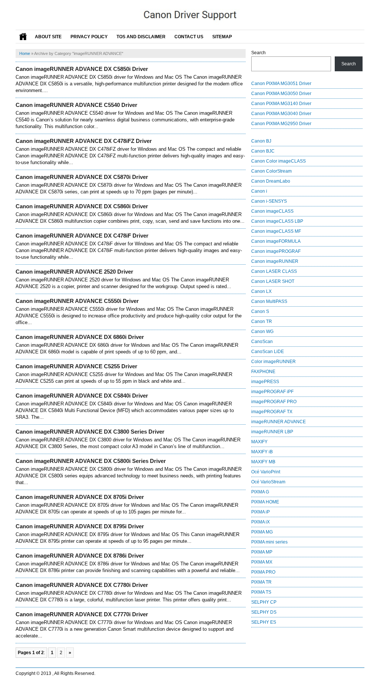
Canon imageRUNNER (274, 261)
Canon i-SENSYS (269, 201)
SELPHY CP (263, 602)
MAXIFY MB (263, 461)
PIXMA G (260, 491)
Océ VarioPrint (265, 471)
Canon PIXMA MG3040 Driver (281, 113)
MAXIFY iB (262, 451)
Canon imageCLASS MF (276, 231)
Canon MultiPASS (269, 301)
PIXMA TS (261, 592)
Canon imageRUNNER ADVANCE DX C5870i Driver (82, 177)
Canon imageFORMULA (276, 241)
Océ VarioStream (268, 481)
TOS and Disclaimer (141, 36)
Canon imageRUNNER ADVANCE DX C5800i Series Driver (91, 461)
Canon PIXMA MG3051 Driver (281, 83)
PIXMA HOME (265, 502)
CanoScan (262, 341)
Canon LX (261, 291)
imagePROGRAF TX (271, 411)
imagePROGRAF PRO (274, 401)
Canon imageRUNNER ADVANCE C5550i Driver (77, 301)
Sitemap (222, 36)
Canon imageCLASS (272, 211)
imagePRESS (265, 381)
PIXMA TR (261, 582)
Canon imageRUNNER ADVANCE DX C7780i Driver (82, 585)
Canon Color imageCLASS (278, 161)
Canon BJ (261, 141)
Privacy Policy (89, 36)
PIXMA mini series (269, 542)
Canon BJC (263, 151)
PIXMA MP (261, 552)
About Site (48, 36)
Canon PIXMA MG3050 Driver (281, 93)
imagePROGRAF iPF (272, 391)
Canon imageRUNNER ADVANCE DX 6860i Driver (80, 337)
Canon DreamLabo (270, 181)
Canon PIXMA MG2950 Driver (281, 123)
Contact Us (188, 36)
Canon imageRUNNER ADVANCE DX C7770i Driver (82, 614)
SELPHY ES (263, 622)
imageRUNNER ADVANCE (278, 421)
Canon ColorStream (271, 171)
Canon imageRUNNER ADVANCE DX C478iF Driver (82, 235)
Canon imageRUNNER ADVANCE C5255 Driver (76, 366)
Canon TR (261, 321)
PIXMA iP (260, 512)
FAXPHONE (263, 371)
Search (258, 52)
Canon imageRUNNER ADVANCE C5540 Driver (76, 105)
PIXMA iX (260, 522)
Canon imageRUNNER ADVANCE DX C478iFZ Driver (84, 141)
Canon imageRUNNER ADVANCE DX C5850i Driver (82, 69)
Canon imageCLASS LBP (277, 221)
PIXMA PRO (263, 572)
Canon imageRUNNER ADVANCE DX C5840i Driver (82, 395)
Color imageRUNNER (273, 361)
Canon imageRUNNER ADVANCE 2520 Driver (74, 271)
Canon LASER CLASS (274, 271)
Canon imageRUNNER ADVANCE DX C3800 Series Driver (90, 431)
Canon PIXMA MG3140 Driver (281, 103)
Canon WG (262, 331)
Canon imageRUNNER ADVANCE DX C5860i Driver (82, 206)
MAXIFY (259, 441)
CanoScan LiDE (267, 351)
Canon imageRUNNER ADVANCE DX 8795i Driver (80, 526)
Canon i (259, 191)
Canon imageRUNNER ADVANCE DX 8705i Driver (80, 497)
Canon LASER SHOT (272, 281)
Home (24, 53)
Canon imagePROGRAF (276, 251)
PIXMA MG (262, 532)
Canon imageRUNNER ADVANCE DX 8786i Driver (80, 555)
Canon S (260, 311)
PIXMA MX (261, 562)
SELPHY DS (263, 612)
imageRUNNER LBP (272, 431)
